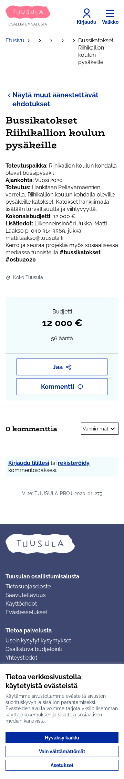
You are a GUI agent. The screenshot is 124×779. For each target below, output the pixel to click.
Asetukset (62, 765)
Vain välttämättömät (62, 751)
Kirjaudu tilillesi (28, 463)
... (34, 40)
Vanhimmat (95, 428)
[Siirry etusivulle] (62, 544)
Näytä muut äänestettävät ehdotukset (55, 99)
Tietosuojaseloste (28, 586)
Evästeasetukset (26, 612)
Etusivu (15, 40)
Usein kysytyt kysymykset (38, 640)
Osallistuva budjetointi (34, 649)
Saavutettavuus (26, 595)
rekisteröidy (74, 463)
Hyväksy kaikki (62, 737)
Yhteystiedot (21, 657)
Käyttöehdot (21, 603)
